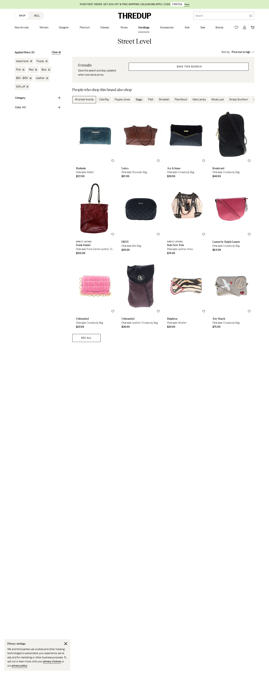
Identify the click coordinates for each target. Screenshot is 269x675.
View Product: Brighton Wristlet (186, 294)
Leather (40, 78)
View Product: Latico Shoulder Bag (141, 144)
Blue (44, 69)
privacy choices (52, 661)
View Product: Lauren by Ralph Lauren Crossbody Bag (232, 219)
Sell (37, 15)
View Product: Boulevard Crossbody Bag (232, 144)
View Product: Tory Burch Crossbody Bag (232, 294)
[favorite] (112, 160)
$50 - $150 (22, 78)
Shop (22, 15)
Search (199, 15)
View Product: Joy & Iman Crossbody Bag (186, 144)
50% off (20, 86)
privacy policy (19, 665)
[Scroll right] (248, 100)
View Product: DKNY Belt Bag (141, 219)
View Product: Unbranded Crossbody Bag (95, 294)
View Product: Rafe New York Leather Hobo (186, 219)
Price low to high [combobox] (241, 52)
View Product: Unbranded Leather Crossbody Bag (141, 294)
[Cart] (252, 27)
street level (22, 61)
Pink (18, 69)
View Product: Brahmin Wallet (95, 144)
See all (86, 337)
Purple (40, 61)
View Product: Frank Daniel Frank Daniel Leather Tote (95, 219)
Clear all (56, 52)
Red (31, 69)
